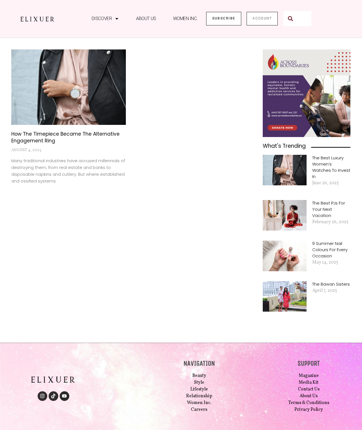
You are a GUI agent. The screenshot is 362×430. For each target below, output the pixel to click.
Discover (102, 18)
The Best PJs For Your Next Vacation (328, 209)
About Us (146, 18)
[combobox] (297, 18)
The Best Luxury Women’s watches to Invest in (331, 167)
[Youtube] (64, 396)
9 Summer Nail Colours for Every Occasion (330, 249)
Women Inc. (185, 18)
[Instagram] (42, 396)
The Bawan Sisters (331, 284)
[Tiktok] (53, 396)
